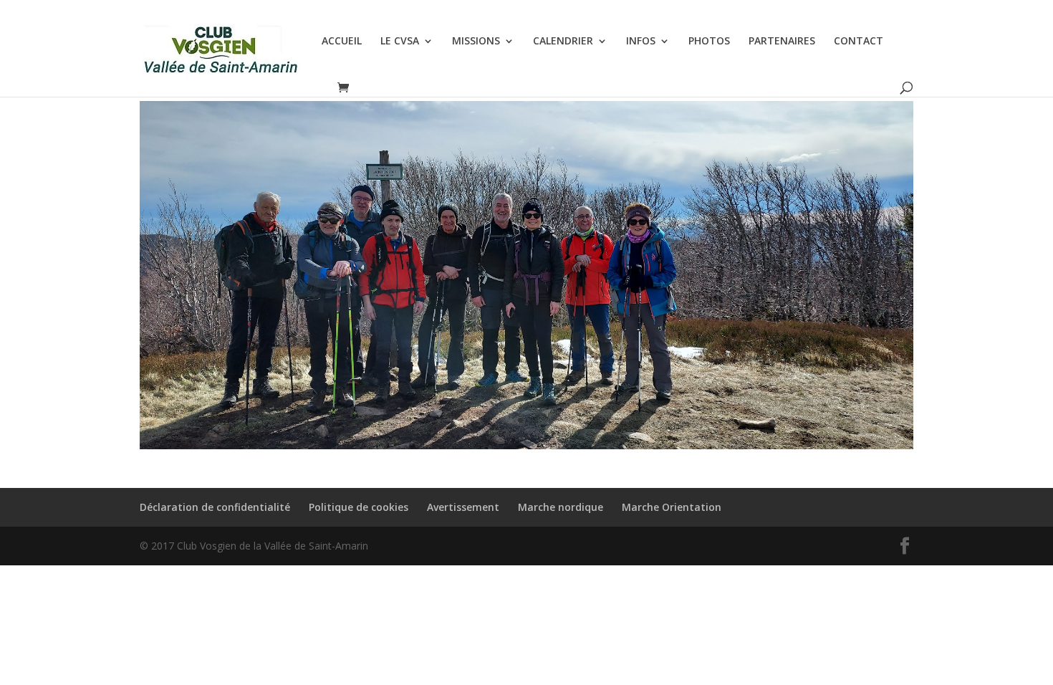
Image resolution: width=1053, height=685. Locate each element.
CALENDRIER (563, 41)
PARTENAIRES (782, 41)
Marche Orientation (671, 507)
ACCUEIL (342, 41)
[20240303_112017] (526, 449)
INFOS (640, 41)
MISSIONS (476, 41)
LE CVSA (399, 41)
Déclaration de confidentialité (215, 507)
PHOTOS (709, 41)
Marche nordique (560, 507)
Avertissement (463, 507)
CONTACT (858, 41)
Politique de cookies (358, 507)
